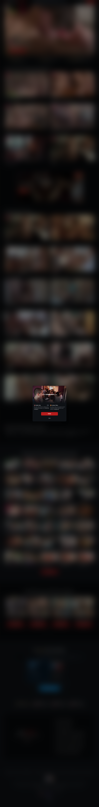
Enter (49, 413)
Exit (49, 418)
